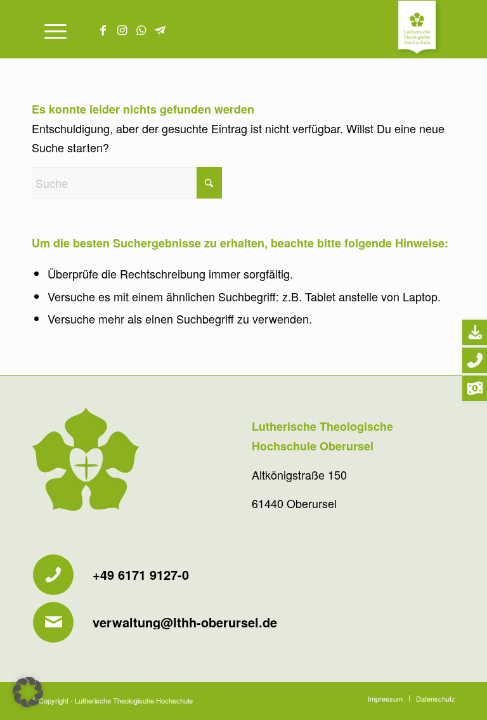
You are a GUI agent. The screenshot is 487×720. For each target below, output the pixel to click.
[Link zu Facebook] (102, 29)
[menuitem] (49, 29)
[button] (28, 692)
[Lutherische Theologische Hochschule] (426, 29)
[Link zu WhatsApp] (140, 29)
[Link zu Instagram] (121, 29)
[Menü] (49, 29)
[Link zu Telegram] (159, 29)
